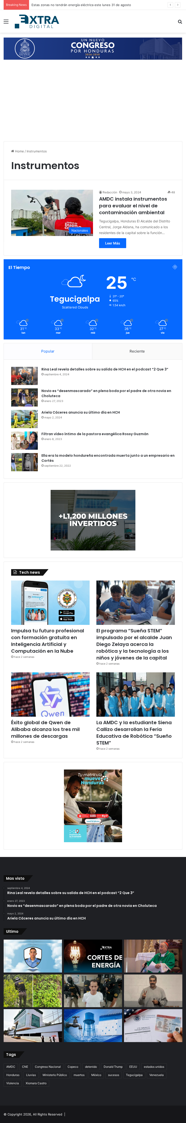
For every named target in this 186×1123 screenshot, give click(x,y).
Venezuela (156, 1075)
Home (19, 151)
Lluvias (31, 1075)
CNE (25, 1066)
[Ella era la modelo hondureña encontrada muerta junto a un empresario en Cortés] (24, 462)
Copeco (73, 1066)
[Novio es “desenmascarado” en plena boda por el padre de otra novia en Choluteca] (24, 397)
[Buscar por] (180, 23)
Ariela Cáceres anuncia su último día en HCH (80, 412)
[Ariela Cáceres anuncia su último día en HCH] (24, 419)
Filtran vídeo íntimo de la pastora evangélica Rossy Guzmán (94, 434)
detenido (91, 1066)
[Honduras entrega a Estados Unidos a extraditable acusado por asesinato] (93, 990)
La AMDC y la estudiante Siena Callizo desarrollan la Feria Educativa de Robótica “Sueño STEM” (134, 732)
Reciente (137, 351)
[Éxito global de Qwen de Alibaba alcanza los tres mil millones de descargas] (50, 694)
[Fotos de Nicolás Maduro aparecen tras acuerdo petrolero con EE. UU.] (153, 990)
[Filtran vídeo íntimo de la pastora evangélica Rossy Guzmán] (24, 441)
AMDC (10, 1066)
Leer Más (112, 243)
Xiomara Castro (36, 1083)
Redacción (110, 192)
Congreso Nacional (48, 1066)
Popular (47, 351)
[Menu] (6, 23)
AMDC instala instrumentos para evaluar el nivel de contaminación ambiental (133, 206)
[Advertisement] (93, 101)
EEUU (133, 1066)
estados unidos (154, 1066)
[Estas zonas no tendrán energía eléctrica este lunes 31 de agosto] (93, 956)
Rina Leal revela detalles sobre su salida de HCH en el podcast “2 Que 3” (104, 369)
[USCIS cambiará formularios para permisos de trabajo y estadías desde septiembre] (153, 1025)
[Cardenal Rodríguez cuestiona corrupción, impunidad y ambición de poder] (153, 956)
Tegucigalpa (134, 1075)
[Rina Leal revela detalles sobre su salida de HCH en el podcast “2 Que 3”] (24, 376)
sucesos (113, 1075)
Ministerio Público (55, 1075)
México (96, 1075)
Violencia (12, 1083)
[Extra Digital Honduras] (38, 21)
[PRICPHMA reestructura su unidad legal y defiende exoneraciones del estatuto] (33, 1025)
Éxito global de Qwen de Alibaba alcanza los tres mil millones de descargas (45, 729)
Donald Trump (113, 1066)
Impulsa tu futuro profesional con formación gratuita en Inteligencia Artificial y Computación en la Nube (47, 640)
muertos (79, 1075)
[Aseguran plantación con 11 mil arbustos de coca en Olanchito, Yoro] (33, 990)
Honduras (12, 1075)
